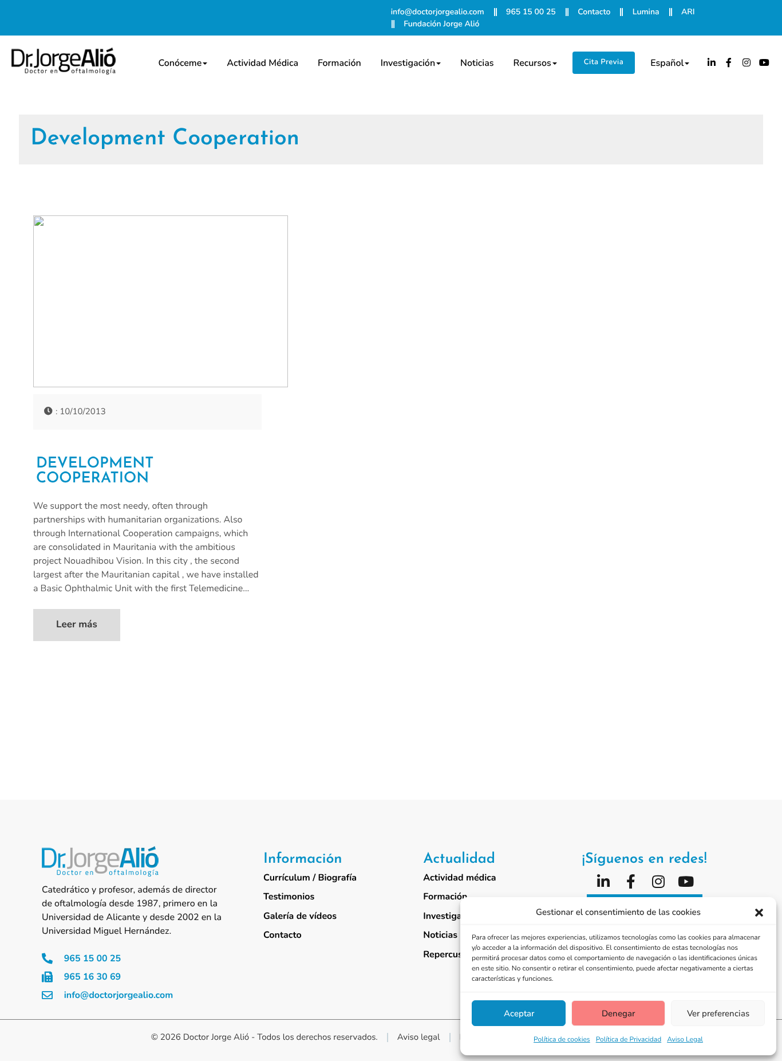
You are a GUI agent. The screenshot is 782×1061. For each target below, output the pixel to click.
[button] (759, 912)
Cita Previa (603, 62)
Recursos (532, 63)
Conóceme (180, 63)
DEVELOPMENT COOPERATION (94, 471)
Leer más (76, 624)
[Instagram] (746, 62)
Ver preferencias (718, 1013)
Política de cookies (562, 1039)
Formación (339, 63)
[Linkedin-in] (711, 62)
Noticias (476, 63)
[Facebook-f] (729, 62)
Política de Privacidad (629, 1039)
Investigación (408, 63)
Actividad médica (262, 63)
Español (667, 63)
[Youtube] (764, 62)
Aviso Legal (685, 1039)
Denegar (618, 1013)
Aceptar (519, 1013)
